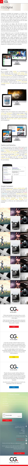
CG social (4, 193)
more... (14, 326)
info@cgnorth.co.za (20, 438)
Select (3, 411)
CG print (25, 192)
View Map (19, 453)
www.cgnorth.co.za (20, 440)
